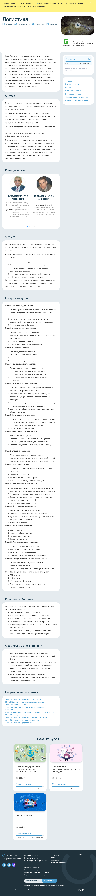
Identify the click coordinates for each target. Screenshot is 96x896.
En (81, 855)
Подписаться (49, 881)
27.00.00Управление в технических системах (22, 720)
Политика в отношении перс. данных (38, 875)
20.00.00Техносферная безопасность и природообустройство (29, 712)
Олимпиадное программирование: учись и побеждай (66, 769)
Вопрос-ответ (56, 858)
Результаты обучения (74, 94)
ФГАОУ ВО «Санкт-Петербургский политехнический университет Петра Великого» (83, 42)
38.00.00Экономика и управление (18, 723)
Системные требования (60, 863)
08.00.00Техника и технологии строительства (23, 699)
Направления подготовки (76, 100)
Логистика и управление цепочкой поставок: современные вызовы (28, 769)
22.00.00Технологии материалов (18, 715)
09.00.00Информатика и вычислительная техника (24, 702)
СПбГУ (22, 778)
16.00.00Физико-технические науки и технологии (24, 707)
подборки (35, 3)
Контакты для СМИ (31, 867)
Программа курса (73, 90)
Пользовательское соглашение (36, 872)
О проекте (55, 855)
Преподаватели (72, 84)
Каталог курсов (31, 855)
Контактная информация (33, 870)
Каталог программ (32, 858)
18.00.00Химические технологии (18, 710)
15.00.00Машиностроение (15, 705)
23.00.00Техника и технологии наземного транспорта (26, 718)
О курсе (68, 81)
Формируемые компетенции (77, 97)
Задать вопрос (57, 860)
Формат (68, 87)
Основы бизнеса (24, 815)
